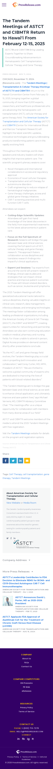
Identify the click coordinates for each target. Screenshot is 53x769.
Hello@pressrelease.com (29, 731)
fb (23, 739)
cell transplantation (33, 474)
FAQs (26, 662)
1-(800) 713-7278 (30, 728)
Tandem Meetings (20, 433)
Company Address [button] (15, 560)
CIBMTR (11, 125)
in (18, 739)
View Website (13, 503)
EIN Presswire (26, 683)
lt (33, 739)
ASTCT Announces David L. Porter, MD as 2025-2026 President (30, 600)
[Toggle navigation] (4, 4)
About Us (26, 658)
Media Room (29, 503)
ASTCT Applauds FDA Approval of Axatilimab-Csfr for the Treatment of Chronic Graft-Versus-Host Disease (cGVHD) (23, 621)
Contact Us (26, 666)
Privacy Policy (26, 707)
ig (28, 739)
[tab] (26, 560)
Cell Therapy (15, 474)
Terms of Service (26, 711)
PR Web (26, 687)
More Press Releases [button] (16, 571)
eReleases (26, 691)
